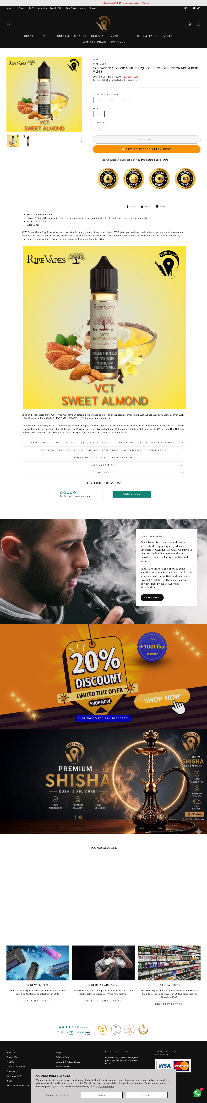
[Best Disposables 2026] (103, 963)
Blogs (92, 8)
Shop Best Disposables (103, 1001)
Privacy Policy (106, 1086)
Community (11, 1071)
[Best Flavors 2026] (169, 963)
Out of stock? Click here (149, 149)
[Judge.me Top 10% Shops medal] (143, 1029)
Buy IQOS (118, 42)
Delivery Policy (63, 1057)
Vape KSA (42, 8)
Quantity (100, 122)
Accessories (173, 36)
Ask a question (103, 465)
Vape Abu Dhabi (94, 42)
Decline (147, 1095)
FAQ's (31, 8)
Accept (101, 1095)
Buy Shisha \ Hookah (76, 8)
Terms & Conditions (15, 1066)
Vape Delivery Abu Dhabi (18, 1085)
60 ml (99, 114)
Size (96, 108)
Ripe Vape (100, 64)
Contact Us (11, 1057)
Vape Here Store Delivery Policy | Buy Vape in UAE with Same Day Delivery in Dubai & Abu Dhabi (103, 443)
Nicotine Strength (106, 94)
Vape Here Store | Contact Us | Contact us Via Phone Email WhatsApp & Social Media (103, 450)
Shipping (110, 80)
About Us (10, 8)
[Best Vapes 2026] (37, 963)
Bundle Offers (56, 8)
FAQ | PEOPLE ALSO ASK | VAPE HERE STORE (103, 458)
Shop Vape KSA (13, 1076)
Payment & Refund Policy (68, 1062)
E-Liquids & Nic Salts (68, 36)
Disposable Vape (104, 36)
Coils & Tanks (147, 36)
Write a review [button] (131, 494)
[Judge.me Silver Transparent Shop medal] (116, 1029)
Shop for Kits (34, 36)
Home (95, 60)
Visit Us (10, 1062)
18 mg (123, 100)
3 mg (98, 100)
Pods (127, 36)
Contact (22, 8)
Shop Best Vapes (37, 1001)
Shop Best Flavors (169, 1004)
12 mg (110, 100)
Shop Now (152, 597)
